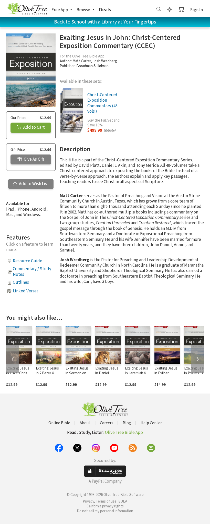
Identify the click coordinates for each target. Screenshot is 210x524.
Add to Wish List (33, 184)
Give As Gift (33, 159)
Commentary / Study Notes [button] (32, 271)
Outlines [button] (21, 282)
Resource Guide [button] (27, 261)
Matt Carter (81, 61)
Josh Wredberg (105, 61)
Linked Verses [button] (25, 291)
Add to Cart (34, 127)
